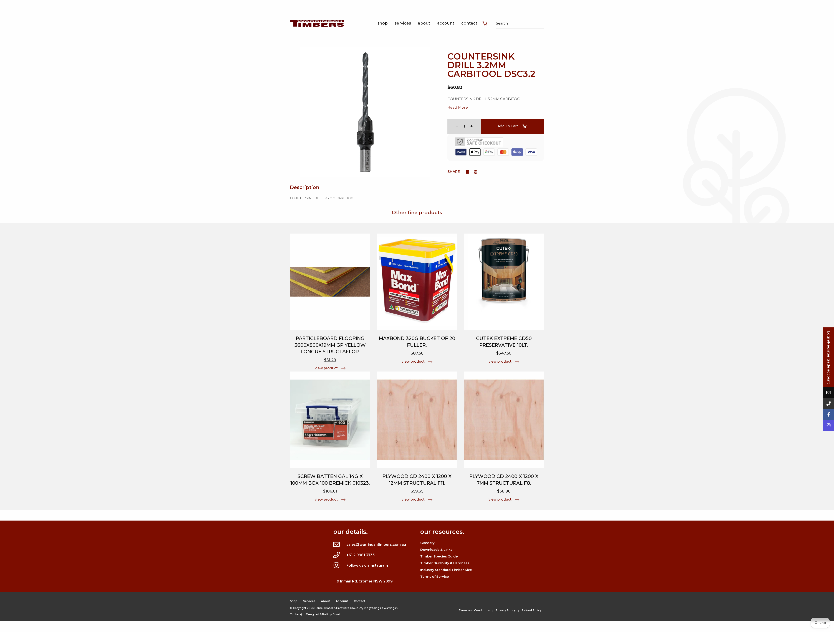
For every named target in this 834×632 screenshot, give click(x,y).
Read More (457, 107)
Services (403, 23)
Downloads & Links (436, 549)
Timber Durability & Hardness (444, 563)
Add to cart (508, 126)
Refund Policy (531, 610)
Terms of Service (434, 576)
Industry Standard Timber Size (446, 570)
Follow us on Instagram (367, 565)
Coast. (337, 614)
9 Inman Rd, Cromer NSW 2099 (365, 581)
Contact (469, 23)
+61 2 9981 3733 (360, 555)
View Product (326, 368)
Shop (382, 23)
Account (445, 23)
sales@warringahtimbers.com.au (376, 544)
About (424, 23)
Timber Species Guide (439, 556)
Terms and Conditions (474, 610)
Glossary (427, 543)
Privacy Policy (506, 610)
